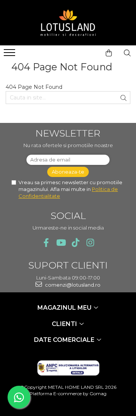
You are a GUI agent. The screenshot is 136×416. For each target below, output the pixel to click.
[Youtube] (60, 242)
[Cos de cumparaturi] (108, 53)
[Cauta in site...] (127, 53)
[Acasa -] (68, 22)
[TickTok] (75, 242)
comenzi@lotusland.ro (72, 285)
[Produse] (10, 55)
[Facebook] (46, 242)
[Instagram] (90, 242)
